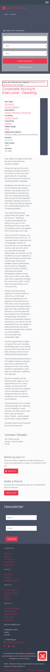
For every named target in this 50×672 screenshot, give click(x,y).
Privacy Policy (40, 670)
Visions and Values (11, 614)
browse (13, 85)
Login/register (9, 562)
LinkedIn (13, 646)
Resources (8, 553)
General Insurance (11, 590)
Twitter (9, 646)
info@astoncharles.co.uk (15, 642)
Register (13, 14)
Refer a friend (9, 565)
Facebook (4, 646)
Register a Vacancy (11, 580)
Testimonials (8, 620)
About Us (8, 603)
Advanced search (26, 67)
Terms (6, 596)
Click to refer (11, 493)
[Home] (25, 8)
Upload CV (12, 471)
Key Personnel (9, 611)
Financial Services (11, 593)
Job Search (8, 559)
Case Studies (9, 617)
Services (7, 556)
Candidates (9, 548)
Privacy (7, 599)
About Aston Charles (11, 608)
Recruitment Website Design (13, 670)
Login (6, 14)
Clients (7, 569)
